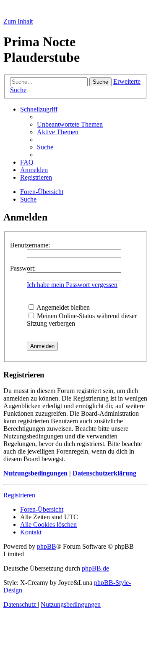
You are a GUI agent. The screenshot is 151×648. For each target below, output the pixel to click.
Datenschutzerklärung (104, 473)
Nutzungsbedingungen (35, 473)
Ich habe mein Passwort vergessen (72, 284)
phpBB (46, 546)
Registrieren (19, 495)
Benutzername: (30, 245)
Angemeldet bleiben (62, 307)
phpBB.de (95, 568)
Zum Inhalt (18, 21)
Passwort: (23, 268)
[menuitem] (70, 124)
